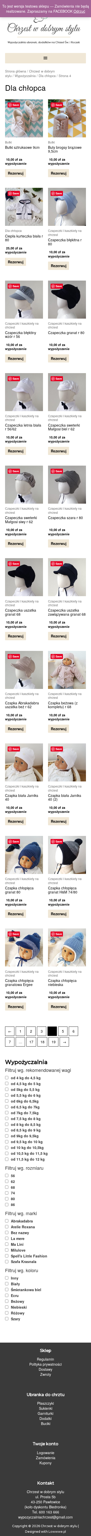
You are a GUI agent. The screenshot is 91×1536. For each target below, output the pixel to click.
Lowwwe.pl (57, 1531)
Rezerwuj (16, 173)
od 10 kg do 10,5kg (27, 1147)
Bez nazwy (20, 1232)
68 (13, 1187)
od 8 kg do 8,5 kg (26, 1124)
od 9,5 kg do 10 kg (27, 1141)
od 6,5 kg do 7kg (25, 1107)
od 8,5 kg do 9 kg (26, 1130)
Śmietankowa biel (26, 1289)
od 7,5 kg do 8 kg (26, 1118)
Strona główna (15, 71)
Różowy (18, 1313)
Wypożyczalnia (25, 75)
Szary (15, 1318)
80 (13, 1198)
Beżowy (17, 1301)
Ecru (15, 1295)
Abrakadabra (22, 1221)
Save (16, 105)
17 (31, 1041)
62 (13, 1181)
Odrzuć (79, 11)
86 (13, 1204)
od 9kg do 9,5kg (25, 1135)
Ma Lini (17, 1244)
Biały (15, 1284)
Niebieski (19, 1307)
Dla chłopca (47, 75)
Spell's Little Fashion (29, 1256)
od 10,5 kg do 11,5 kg (29, 1153)
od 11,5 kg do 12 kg (28, 1159)
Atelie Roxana (23, 1226)
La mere (18, 1238)
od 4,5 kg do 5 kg (26, 1083)
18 (42, 1041)
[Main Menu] (45, 58)
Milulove (18, 1250)
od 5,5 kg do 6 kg (26, 1095)
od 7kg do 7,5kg (25, 1112)
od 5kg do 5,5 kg (25, 1089)
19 (54, 1041)
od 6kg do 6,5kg (25, 1101)
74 (13, 1193)
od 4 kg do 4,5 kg (26, 1077)
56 (13, 1175)
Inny (14, 1278)
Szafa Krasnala (23, 1261)
